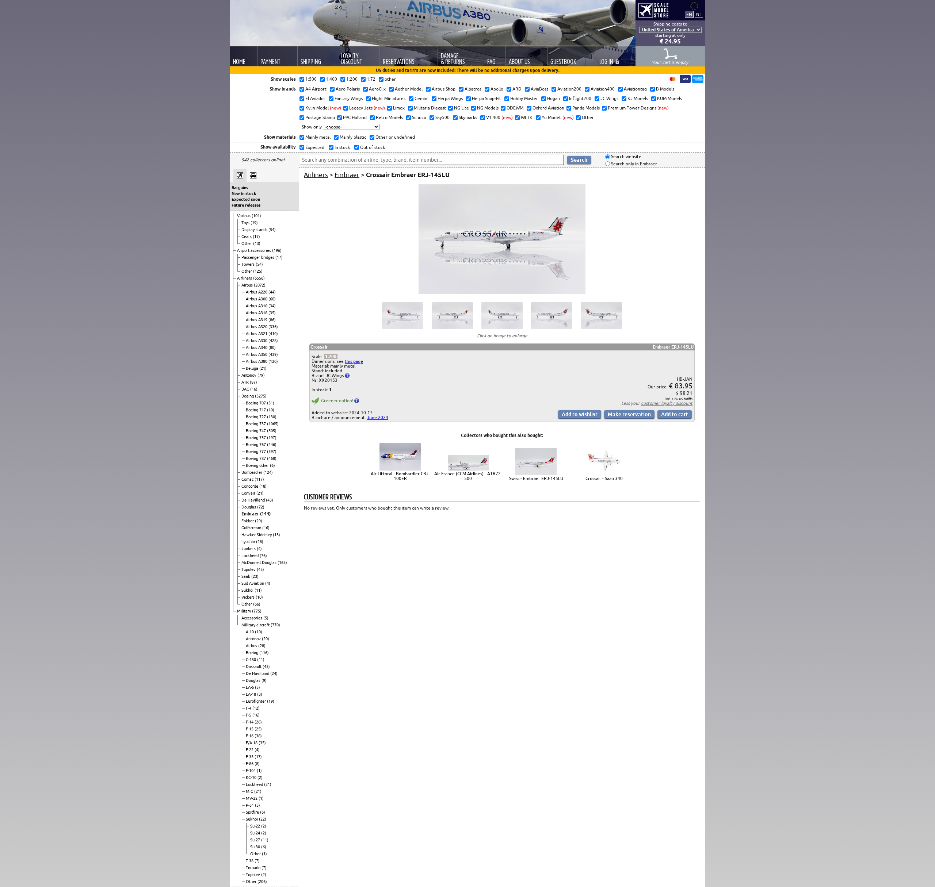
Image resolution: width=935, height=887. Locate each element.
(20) (265, 639)
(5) (265, 618)
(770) (275, 625)
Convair (248, 493)
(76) (263, 555)
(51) (270, 403)
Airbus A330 (257, 340)
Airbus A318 (257, 313)
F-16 (250, 736)
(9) (264, 680)
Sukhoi (248, 590)
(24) (274, 673)
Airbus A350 (257, 354)
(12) (256, 708)
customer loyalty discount (666, 403)
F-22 (250, 750)
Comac (248, 479)
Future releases (246, 205)
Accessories (252, 618)
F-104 (251, 770)
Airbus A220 (257, 292)
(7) (257, 861)
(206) (262, 881)
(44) (272, 292)
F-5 (249, 715)
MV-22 (252, 798)
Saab (246, 576)
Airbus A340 (257, 347)
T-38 (250, 861)
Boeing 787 (256, 458)
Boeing (248, 396)
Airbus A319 (257, 320)
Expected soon (246, 199)
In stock (341, 147)
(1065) (273, 424)
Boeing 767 (256, 444)
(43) (269, 500)
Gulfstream (251, 528)
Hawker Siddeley (257, 535)
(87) (253, 382)
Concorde (250, 486)
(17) (256, 236)
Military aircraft (256, 625)
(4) (259, 548)
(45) (260, 569)
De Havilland (253, 500)
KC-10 (251, 777)
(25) (258, 729)
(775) (257, 611)
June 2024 (377, 417)
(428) (273, 340)
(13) (256, 243)
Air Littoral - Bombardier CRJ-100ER (400, 476)
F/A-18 (252, 743)
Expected (314, 147)
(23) (255, 576)
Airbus (247, 285)
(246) (271, 444)
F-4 (249, 708)
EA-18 (251, 694)
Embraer (250, 513)
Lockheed (250, 555)
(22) (262, 819)
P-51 (250, 805)
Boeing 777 (256, 451)
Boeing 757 (256, 437)
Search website (625, 156)
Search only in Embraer (633, 163)
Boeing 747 (256, 431)
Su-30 (255, 847)
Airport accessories (254, 250)
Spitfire (253, 812)
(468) (271, 458)
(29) (258, 521)
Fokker (248, 521)
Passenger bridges (258, 257)
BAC (245, 389)
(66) (256, 604)
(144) (265, 513)
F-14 (250, 722)
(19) (254, 222)
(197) (271, 437)
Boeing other (258, 465)
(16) (253, 389)
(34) (272, 306)
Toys (246, 222)
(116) (264, 652)
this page (354, 361)
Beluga (252, 368)
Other (247, 243)
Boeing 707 (256, 403)
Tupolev (249, 569)
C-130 (251, 659)
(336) (273, 327)
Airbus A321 (257, 333)
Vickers (248, 597)
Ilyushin (248, 542)
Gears (247, 236)
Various (244, 216)
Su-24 (255, 833)
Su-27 (255, 840)
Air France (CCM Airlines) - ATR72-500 (468, 476)
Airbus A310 (257, 306)
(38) (258, 736)
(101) (256, 216)
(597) (271, 451)
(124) (268, 472)
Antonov (249, 375)
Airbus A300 (257, 299)
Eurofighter (256, 701)
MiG (250, 791)
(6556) (259, 278)
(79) (261, 375)
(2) (260, 777)
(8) (257, 763)
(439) (273, 354)
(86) (272, 320)
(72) (260, 507)
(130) (271, 417)
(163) (282, 562)
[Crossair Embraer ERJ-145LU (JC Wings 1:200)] (502, 292)
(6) (272, 465)
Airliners (245, 278)
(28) (259, 542)
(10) (270, 410)
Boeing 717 (256, 410)
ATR (245, 382)
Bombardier (252, 472)
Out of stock (372, 147)
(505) (271, 431)
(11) (258, 590)
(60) (272, 299)
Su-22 (255, 826)
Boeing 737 (256, 424)
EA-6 (250, 687)
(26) (258, 722)
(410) (273, 333)
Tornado (254, 867)
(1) (259, 770)
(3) (259, 694)
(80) (272, 347)
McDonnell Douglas (259, 562)
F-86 (250, 763)
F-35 (250, 756)
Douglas (249, 507)
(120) (273, 361)
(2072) (260, 285)
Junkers (249, 548)
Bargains (240, 187)
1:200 (330, 356)
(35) (272, 313)
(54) (272, 229)
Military (244, 611)
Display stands (254, 229)
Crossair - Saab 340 (604, 478)
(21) (263, 368)
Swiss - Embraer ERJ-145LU (536, 478)
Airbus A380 (257, 361)
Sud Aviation (253, 583)
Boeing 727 (256, 417)
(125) (258, 271)
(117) (259, 479)
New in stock (244, 193)
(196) (277, 250)
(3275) (261, 396)
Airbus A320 (257, 327)
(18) (263, 486)
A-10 (250, 632)
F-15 (250, 729)
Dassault (254, 666)
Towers (248, 264)
